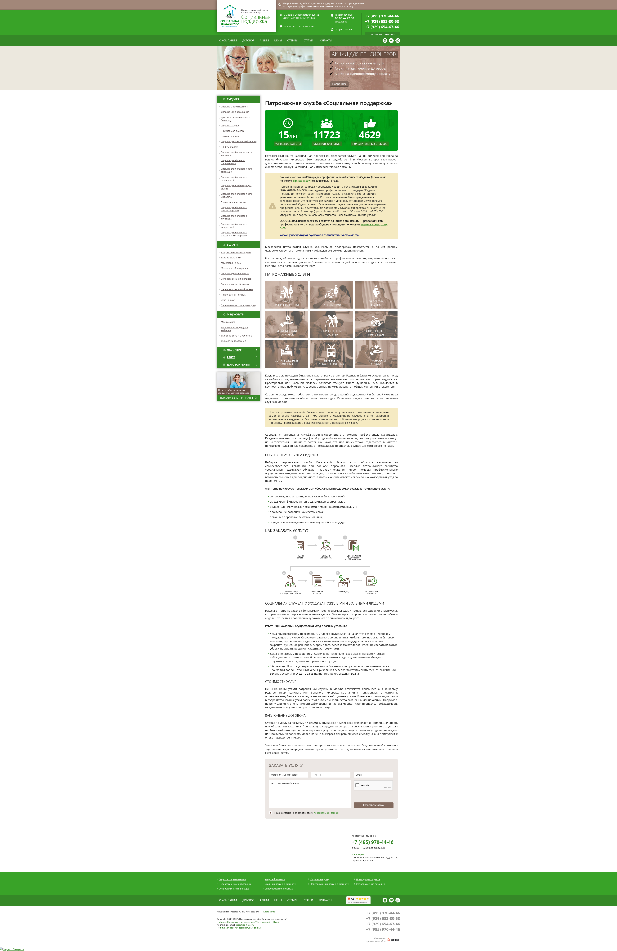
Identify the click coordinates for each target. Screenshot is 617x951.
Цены (278, 40)
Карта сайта (269, 911)
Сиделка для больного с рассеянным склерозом (234, 234)
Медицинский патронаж (234, 268)
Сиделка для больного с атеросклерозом (234, 209)
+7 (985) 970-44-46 (383, 929)
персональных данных (326, 812)
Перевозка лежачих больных (237, 289)
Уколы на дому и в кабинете (236, 335)
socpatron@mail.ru (346, 29)
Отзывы (292, 40)
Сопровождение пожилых (235, 273)
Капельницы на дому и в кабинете (329, 883)
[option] (308, 68)
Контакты (325, 40)
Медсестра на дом (231, 262)
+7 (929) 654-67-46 (382, 27)
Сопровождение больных (235, 284)
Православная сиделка (233, 202)
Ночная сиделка (230, 136)
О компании (228, 40)
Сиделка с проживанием (234, 106)
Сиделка (233, 99)
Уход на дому (228, 299)
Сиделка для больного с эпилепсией (234, 179)
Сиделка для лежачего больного (238, 141)
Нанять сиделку (229, 146)
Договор (248, 40)
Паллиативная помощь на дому (238, 305)
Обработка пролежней (233, 340)
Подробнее (339, 84)
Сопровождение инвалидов (236, 278)
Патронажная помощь (233, 294)
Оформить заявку (373, 805)
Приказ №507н (302, 180)
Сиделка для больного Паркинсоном (233, 162)
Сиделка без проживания (235, 111)
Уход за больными (231, 257)
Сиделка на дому (230, 125)
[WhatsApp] (397, 40)
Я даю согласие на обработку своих (306, 813)
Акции (264, 40)
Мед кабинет (228, 321)
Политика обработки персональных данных (239, 927)
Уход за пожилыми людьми (236, 252)
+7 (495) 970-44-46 (382, 16)
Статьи (308, 40)
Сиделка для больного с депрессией (234, 226)
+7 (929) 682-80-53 (382, 21)
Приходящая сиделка (233, 130)
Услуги (232, 245)
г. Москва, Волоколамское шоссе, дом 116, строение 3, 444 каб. (248, 921)
